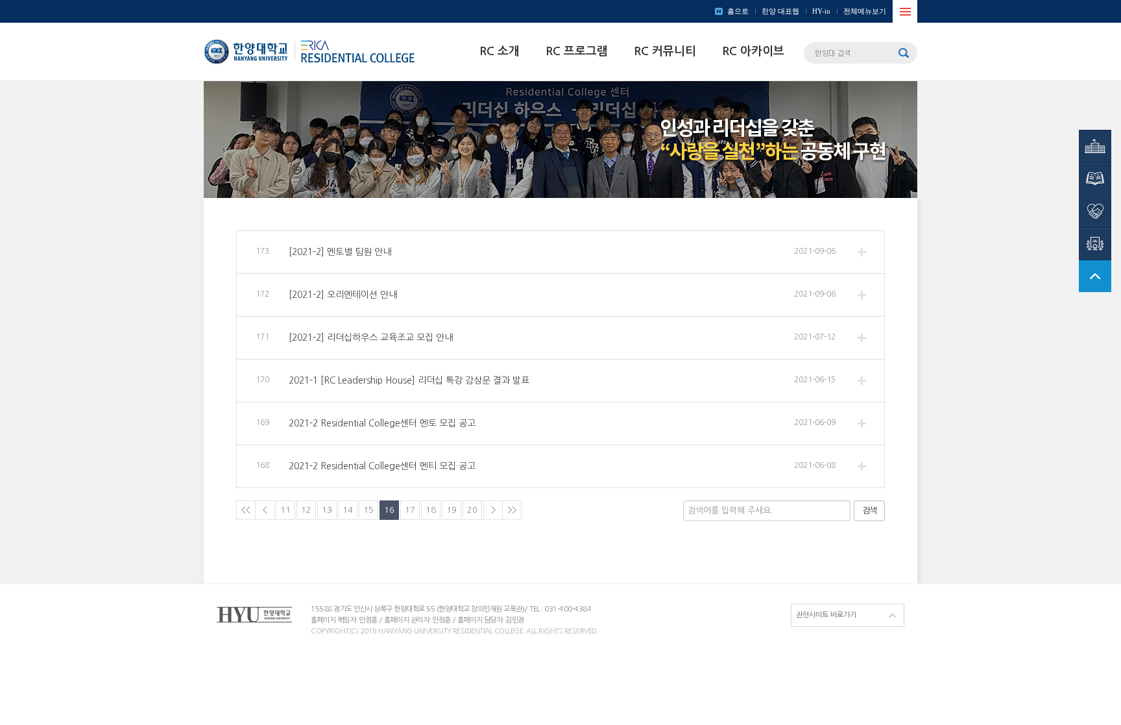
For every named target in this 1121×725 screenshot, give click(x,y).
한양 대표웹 (780, 11)
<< (245, 510)
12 (306, 510)
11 (285, 510)
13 (327, 510)
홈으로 (738, 11)
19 (451, 510)
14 (348, 510)
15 (368, 510)
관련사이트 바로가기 (826, 615)
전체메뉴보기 (864, 11)
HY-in (821, 11)
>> (511, 510)
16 (389, 510)
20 (472, 510)
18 (431, 510)
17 (410, 510)
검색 (869, 510)
